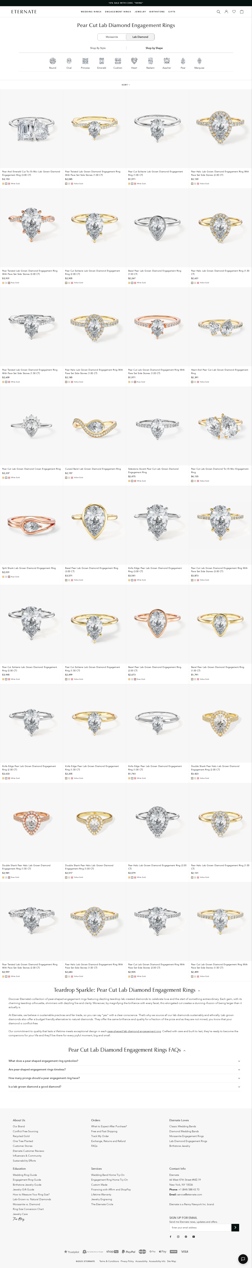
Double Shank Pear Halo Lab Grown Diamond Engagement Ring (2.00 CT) (215, 768)
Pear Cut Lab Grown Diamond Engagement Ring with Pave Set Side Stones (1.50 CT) (219, 966)
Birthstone (157, 11)
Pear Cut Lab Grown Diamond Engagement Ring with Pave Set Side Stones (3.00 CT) (219, 570)
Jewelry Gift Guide (23, 1189)
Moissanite (112, 37)
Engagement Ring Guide (27, 1179)
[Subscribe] (235, 1227)
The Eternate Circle (102, 1204)
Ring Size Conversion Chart (28, 1209)
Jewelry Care (20, 1214)
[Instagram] (178, 1236)
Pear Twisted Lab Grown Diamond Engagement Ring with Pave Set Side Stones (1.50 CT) (29, 371)
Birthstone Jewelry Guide (27, 1184)
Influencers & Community (27, 1155)
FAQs (94, 1146)
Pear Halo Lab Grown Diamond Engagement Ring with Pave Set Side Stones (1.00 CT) (94, 371)
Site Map (171, 1261)
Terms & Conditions (109, 1261)
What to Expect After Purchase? (109, 1126)
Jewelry (140, 11)
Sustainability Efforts (24, 1160)
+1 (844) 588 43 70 (188, 1189)
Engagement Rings (118, 11)
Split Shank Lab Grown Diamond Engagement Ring (29, 568)
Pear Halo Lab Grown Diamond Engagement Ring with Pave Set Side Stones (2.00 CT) (220, 173)
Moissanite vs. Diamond (26, 1204)
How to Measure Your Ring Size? (31, 1194)
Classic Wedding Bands (182, 1126)
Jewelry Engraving (101, 1199)
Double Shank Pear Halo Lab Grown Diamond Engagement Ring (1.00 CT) (89, 867)
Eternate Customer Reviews (28, 1151)
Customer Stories (22, 1146)
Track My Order (100, 1136)
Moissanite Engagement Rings (186, 1136)
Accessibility (141, 1261)
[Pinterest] (186, 1236)
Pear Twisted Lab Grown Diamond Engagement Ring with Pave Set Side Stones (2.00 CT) (29, 966)
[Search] (218, 11)
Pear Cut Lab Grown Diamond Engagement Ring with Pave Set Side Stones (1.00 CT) (156, 371)
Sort (125, 84)
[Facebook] (170, 1236)
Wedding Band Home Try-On (107, 1175)
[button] (243, 1259)
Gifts (171, 11)
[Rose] (9, 184)
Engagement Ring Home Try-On (109, 1179)
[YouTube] (194, 1236)
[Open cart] (241, 11)
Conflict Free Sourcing (25, 1131)
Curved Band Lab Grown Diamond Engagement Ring (93, 469)
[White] (6, 184)
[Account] (226, 11)
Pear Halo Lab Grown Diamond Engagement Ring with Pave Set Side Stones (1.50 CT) (94, 966)
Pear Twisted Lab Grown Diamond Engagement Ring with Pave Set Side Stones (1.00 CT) (92, 173)
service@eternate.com (189, 1194)
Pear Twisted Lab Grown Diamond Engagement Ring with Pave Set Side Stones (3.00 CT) (29, 272)
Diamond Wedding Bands (184, 1131)
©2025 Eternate (85, 1261)
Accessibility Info (157, 1261)
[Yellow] (3, 184)
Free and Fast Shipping (104, 1131)
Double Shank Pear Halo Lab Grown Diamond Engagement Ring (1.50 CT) (26, 867)
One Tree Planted (23, 1141)
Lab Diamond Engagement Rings (188, 1141)
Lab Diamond (140, 37)
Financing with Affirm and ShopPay (111, 1189)
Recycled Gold (21, 1136)
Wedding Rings (91, 11)
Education (19, 1169)
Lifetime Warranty (101, 1194)
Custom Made (99, 1184)
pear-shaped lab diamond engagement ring (134, 1031)
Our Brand (19, 1126)
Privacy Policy (127, 1261)
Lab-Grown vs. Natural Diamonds (32, 1199)
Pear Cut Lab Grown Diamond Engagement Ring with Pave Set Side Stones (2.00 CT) (156, 966)
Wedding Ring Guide (25, 1175)
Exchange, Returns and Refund (108, 1141)
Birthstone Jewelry (179, 1146)
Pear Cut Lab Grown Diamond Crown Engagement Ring (31, 469)
